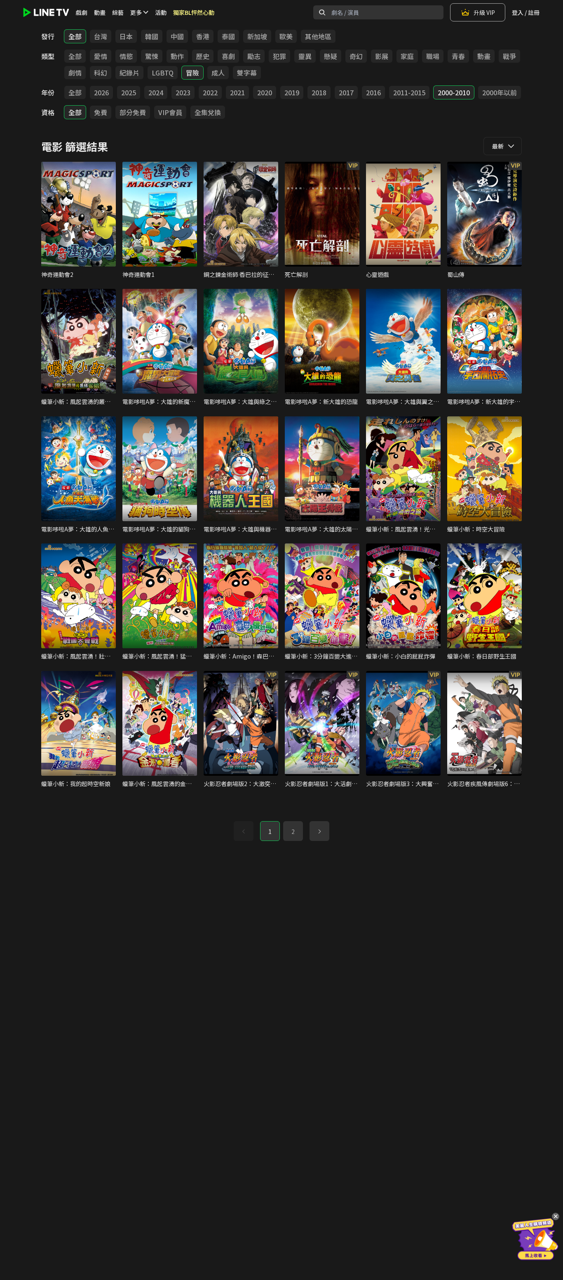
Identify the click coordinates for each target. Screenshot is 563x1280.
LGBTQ (163, 73)
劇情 (75, 73)
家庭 (407, 56)
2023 (183, 92)
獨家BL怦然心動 (193, 12)
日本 (126, 36)
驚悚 (151, 56)
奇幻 (356, 56)
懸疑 (330, 56)
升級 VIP (484, 12)
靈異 (305, 56)
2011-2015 (409, 92)
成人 (218, 73)
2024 (155, 92)
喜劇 (228, 56)
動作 (177, 56)
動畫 (100, 12)
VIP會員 (170, 112)
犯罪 (279, 56)
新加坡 (257, 36)
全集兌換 (208, 112)
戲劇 (81, 12)
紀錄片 (129, 73)
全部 (75, 36)
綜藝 (118, 12)
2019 (291, 92)
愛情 (100, 56)
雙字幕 (247, 73)
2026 (101, 92)
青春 (458, 56)
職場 (432, 56)
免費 (100, 112)
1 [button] (270, 831)
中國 (177, 36)
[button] (319, 831)
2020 (264, 92)
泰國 (228, 36)
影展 (381, 56)
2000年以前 (499, 92)
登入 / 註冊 (526, 12)
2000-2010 (454, 92)
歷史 (202, 56)
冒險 (192, 73)
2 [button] (293, 831)
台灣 (100, 36)
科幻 (100, 73)
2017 (346, 92)
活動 (161, 12)
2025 (128, 92)
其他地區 (318, 36)
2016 (373, 92)
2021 (237, 92)
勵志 (253, 56)
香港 (202, 36)
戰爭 (509, 56)
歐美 (286, 36)
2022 (210, 92)
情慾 (126, 56)
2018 (319, 92)
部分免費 (133, 112)
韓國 (151, 36)
